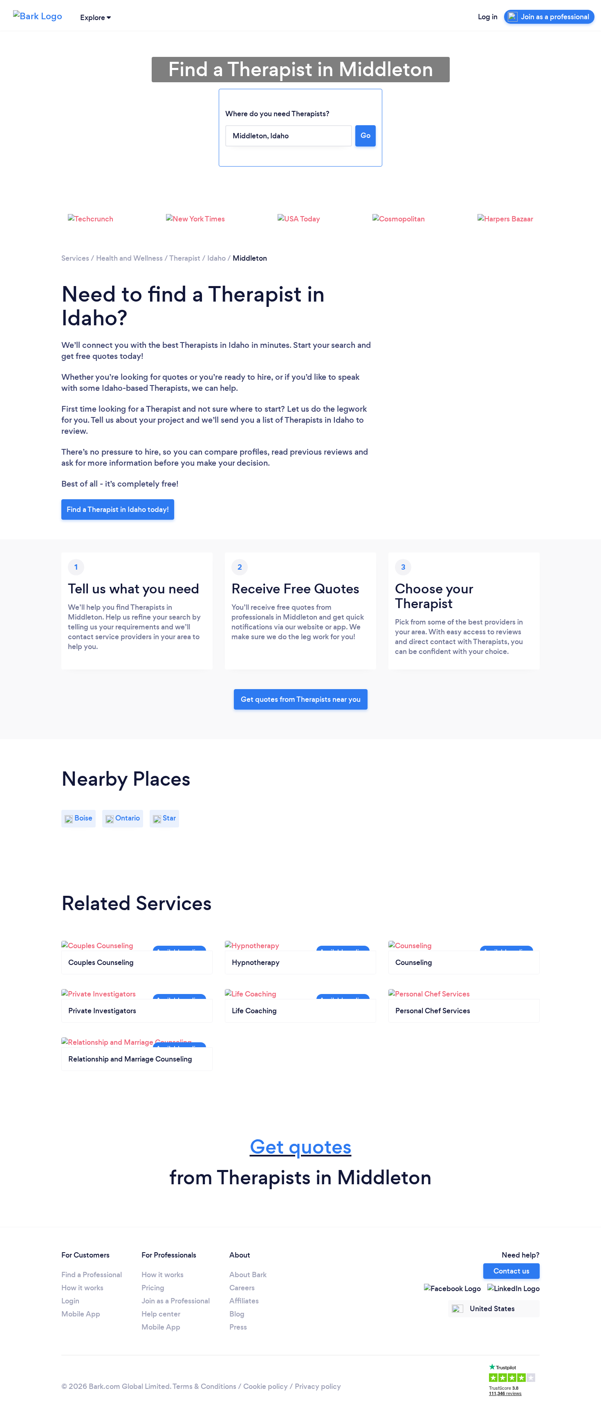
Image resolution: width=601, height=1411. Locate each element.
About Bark (248, 1275)
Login (70, 1301)
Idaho (216, 258)
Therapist (184, 258)
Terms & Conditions (204, 1386)
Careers (242, 1288)
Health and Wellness (129, 258)
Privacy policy (318, 1386)
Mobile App (80, 1314)
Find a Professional (91, 1275)
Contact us (511, 1271)
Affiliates (244, 1301)
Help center (160, 1314)
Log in (488, 17)
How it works (82, 1288)
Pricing (152, 1288)
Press (238, 1327)
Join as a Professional (175, 1301)
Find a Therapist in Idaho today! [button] (118, 509)
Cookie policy (265, 1386)
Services (75, 258)
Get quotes (301, 1147)
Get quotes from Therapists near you (301, 699)
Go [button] (365, 135)
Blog (236, 1314)
